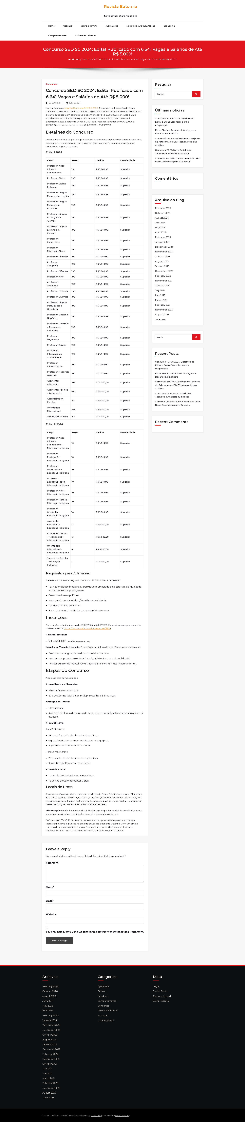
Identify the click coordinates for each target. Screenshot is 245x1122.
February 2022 (163, 275)
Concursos (51, 84)
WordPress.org (161, 1001)
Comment (52, 862)
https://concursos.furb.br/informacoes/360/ (87, 628)
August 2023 (162, 261)
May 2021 (160, 295)
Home (51, 25)
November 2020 (164, 309)
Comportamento (57, 35)
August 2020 (162, 314)
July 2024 (160, 222)
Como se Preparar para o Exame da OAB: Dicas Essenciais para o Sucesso (177, 160)
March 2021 (161, 300)
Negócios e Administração (140, 25)
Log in (156, 986)
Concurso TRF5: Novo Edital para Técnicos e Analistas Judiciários (173, 152)
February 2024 (163, 237)
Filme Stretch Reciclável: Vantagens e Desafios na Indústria (176, 132)
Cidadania (169, 25)
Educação (103, 1015)
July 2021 (160, 290)
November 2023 (164, 251)
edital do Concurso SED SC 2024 (80, 108)
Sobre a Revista (89, 25)
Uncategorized (106, 1020)
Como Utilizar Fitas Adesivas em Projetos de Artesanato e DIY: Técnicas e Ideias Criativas (177, 141)
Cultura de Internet (85, 35)
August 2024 (162, 217)
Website (51, 914)
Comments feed (162, 996)
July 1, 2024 (75, 103)
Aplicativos (112, 25)
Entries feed (159, 991)
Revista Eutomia (120, 6)
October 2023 (162, 256)
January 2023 (162, 266)
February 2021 (162, 305)
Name (49, 887)
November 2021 (163, 280)
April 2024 (160, 232)
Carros (101, 991)
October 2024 (162, 213)
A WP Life (96, 1115)
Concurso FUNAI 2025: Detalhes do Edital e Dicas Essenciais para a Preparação (174, 122)
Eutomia (56, 103)
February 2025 (163, 208)
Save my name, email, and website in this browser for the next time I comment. (95, 931)
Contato (67, 25)
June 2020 (160, 319)
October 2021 (162, 285)
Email (49, 901)
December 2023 (164, 246)
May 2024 (160, 227)
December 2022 (164, 271)
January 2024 (162, 242)
